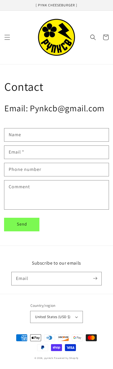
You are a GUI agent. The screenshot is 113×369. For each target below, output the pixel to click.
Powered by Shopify (66, 357)
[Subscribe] (95, 278)
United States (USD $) (52, 316)
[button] (7, 37)
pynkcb (48, 357)
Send (22, 224)
